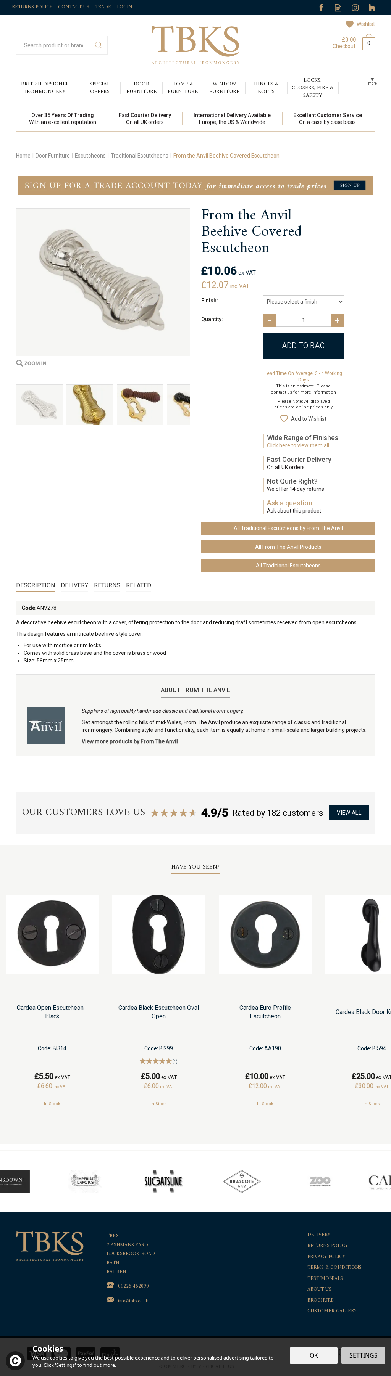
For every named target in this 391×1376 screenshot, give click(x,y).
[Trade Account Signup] (195, 185)
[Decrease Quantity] (269, 320)
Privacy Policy (326, 1257)
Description (35, 585)
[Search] (98, 45)
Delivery (74, 585)
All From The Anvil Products (288, 547)
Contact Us (73, 7)
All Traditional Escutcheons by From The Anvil (288, 528)
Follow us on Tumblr (372, 8)
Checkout (344, 46)
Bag (366, 42)
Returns (107, 585)
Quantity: (212, 319)
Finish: (209, 300)
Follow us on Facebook (321, 8)
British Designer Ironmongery (45, 87)
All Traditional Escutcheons (288, 566)
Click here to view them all (298, 445)
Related (138, 585)
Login (124, 7)
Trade (103, 7)
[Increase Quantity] (337, 320)
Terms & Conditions (334, 1268)
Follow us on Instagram (355, 8)
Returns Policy (327, 1246)
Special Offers (100, 87)
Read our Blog (338, 8)
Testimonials (325, 1279)
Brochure (320, 1300)
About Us (319, 1289)
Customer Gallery (332, 1311)
